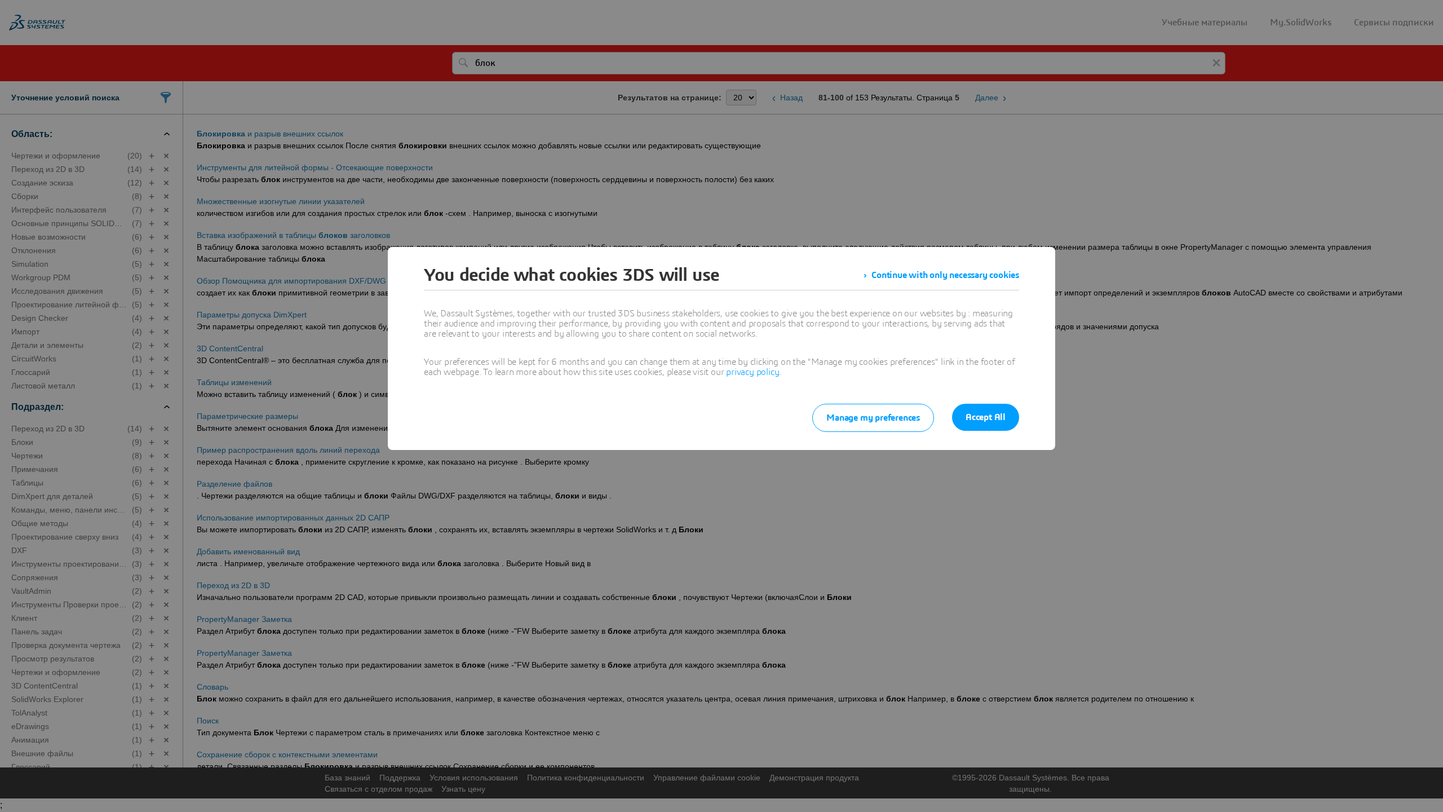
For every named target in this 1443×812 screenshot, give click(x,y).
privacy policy (752, 372)
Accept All (986, 417)
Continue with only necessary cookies (945, 275)
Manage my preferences (873, 417)
